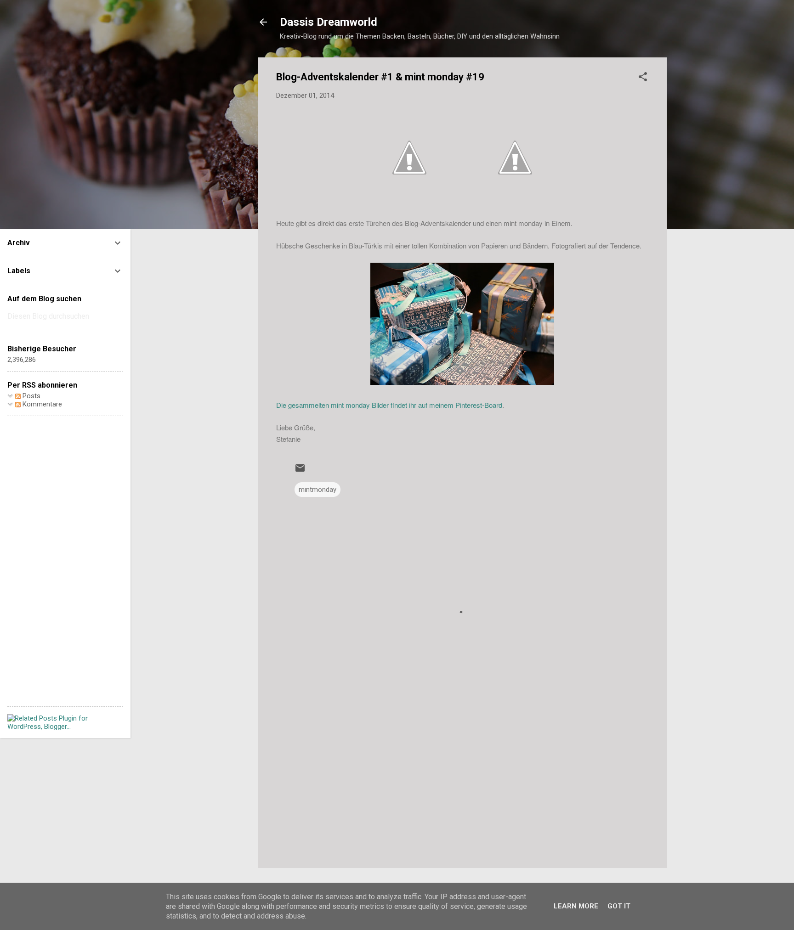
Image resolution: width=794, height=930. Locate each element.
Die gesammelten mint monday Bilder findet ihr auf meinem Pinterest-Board (389, 405)
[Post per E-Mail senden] (300, 471)
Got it (618, 906)
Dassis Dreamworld (328, 22)
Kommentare (41, 404)
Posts (30, 396)
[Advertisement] (462, 782)
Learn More (576, 906)
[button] (642, 78)
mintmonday (317, 489)
